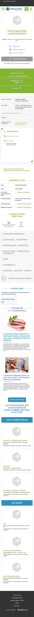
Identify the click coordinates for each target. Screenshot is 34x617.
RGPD (17, 603)
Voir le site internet (12, 136)
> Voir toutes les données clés (11, 113)
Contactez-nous (17, 595)
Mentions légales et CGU (17, 600)
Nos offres (17, 606)
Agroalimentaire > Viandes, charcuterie (21, 100)
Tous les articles (17, 399)
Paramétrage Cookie (17, 597)
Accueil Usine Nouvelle (9, 1)
